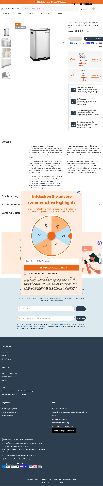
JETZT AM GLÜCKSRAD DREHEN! (51, 267)
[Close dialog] (79, 193)
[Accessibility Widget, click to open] (99, 243)
